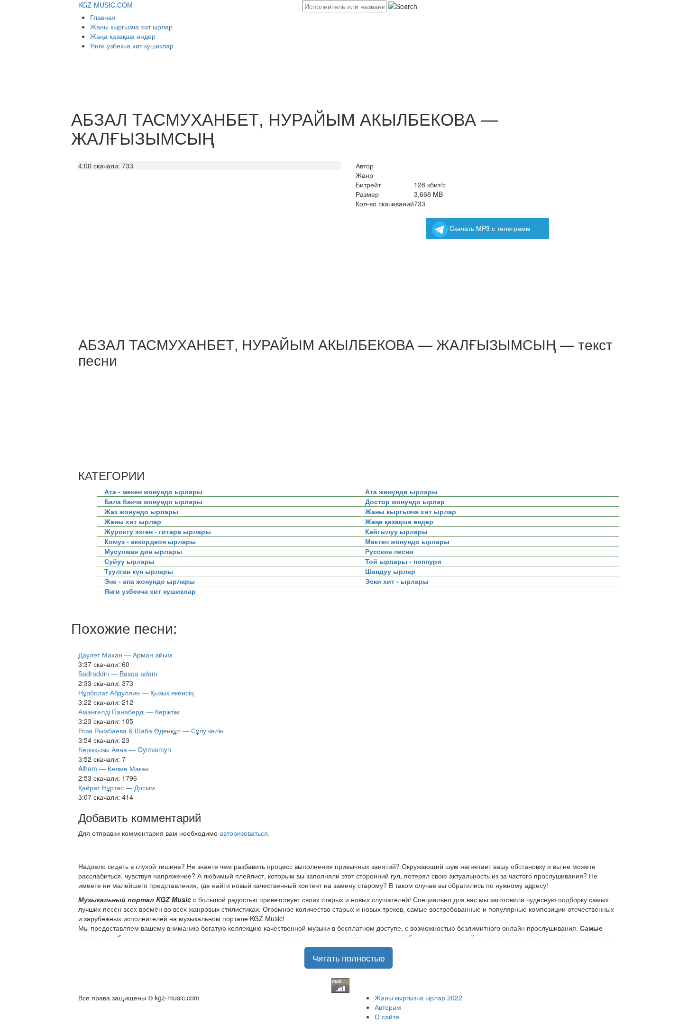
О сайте (387, 1016)
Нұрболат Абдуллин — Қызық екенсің (136, 692)
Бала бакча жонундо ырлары (153, 501)
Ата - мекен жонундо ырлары (153, 491)
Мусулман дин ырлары (143, 551)
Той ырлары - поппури (403, 561)
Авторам (388, 1007)
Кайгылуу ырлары (396, 531)
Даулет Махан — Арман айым (125, 654)
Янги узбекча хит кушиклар (132, 45)
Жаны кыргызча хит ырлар (131, 26)
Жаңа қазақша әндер (123, 36)
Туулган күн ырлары (138, 571)
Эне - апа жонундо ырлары (149, 581)
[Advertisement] (250, 76)
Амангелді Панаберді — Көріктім (129, 711)
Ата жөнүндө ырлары (401, 491)
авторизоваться (244, 833)
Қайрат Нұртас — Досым (116, 787)
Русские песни (389, 551)
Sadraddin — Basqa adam (117, 673)
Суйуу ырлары (129, 561)
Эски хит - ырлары (397, 581)
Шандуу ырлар (390, 571)
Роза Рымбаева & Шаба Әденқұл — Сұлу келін (151, 730)
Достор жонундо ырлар (405, 501)
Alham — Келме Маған (113, 768)
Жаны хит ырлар (132, 521)
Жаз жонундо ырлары (141, 511)
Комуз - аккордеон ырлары (150, 541)
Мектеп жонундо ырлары (407, 541)
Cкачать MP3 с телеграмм (490, 228)
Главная (103, 17)
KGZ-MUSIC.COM (105, 4)
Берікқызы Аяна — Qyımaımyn (124, 749)
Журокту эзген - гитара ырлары (157, 531)
